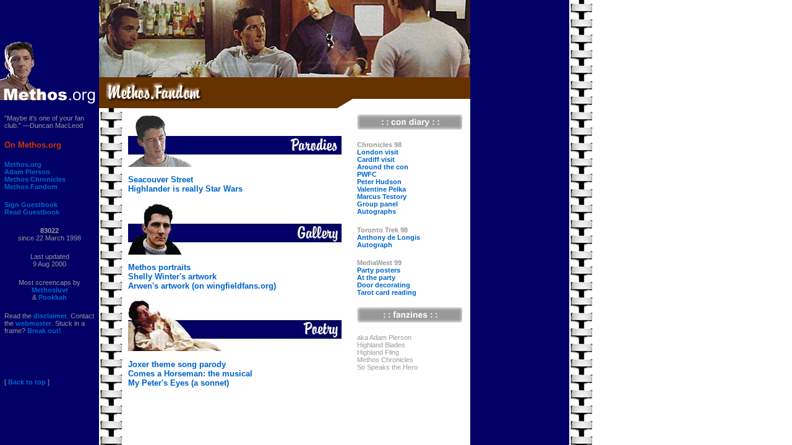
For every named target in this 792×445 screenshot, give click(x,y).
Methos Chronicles (35, 179)
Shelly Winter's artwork (172, 276)
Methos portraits (159, 267)
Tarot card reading (386, 292)
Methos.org (22, 164)
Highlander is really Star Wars (185, 188)
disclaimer (50, 316)
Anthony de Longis (388, 237)
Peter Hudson (379, 181)
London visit (377, 152)
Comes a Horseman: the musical (190, 373)
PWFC (367, 174)
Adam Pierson (27, 172)
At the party (376, 277)
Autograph (374, 244)
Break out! (44, 330)
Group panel (377, 204)
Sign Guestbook (31, 204)
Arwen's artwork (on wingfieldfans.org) (202, 285)
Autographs (376, 211)
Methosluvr (50, 290)
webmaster (33, 323)
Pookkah (52, 297)
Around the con (382, 167)
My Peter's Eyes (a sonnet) (178, 383)
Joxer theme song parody (177, 364)
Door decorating (383, 285)
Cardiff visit (376, 159)
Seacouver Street (160, 179)
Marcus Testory (382, 196)
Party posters (378, 270)
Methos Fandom (31, 186)
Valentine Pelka (381, 189)
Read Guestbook (31, 212)
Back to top (27, 382)
